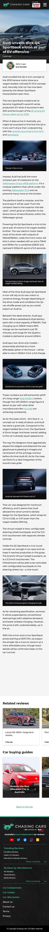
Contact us (8, 906)
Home (5, 39)
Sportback (12, 135)
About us (7, 902)
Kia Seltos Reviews (11, 852)
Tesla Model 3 (26, 398)
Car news (13, 39)
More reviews (33, 861)
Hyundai (28, 408)
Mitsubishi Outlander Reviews (15, 858)
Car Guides (9, 892)
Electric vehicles (26, 39)
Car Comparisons (12, 888)
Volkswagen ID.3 (20, 190)
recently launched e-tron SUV (28, 131)
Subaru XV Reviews (11, 855)
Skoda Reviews (10, 878)
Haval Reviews (9, 875)
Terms (6, 911)
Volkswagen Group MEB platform (20, 183)
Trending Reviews (14, 848)
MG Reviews (8, 872)
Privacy (7, 916)
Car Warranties (11, 897)
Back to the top (24, 807)
